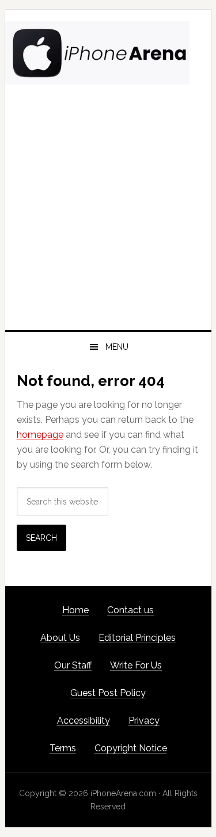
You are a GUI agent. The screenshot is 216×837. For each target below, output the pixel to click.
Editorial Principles (137, 637)
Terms (63, 748)
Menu (116, 346)
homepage (40, 434)
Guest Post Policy (108, 692)
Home (75, 610)
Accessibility (83, 720)
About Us (60, 637)
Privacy (144, 720)
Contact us (130, 610)
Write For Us (136, 665)
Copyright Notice (130, 748)
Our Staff (73, 665)
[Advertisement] (108, 216)
